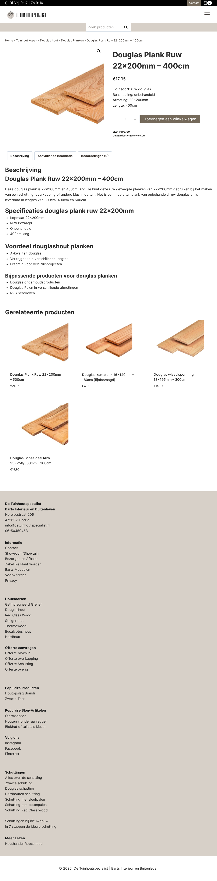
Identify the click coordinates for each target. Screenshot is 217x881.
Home (9, 40)
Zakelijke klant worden (23, 564)
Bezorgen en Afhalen (21, 559)
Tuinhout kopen (26, 40)
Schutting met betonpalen (26, 805)
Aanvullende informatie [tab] (55, 156)
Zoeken (127, 27)
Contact (194, 2)
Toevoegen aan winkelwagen (170, 119)
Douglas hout (49, 40)
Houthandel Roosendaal (24, 843)
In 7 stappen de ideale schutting (30, 826)
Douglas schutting (19, 788)
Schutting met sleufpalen (25, 799)
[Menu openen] (207, 14)
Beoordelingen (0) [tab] (95, 156)
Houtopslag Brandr (20, 693)
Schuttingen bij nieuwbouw (26, 821)
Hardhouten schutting (22, 794)
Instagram (13, 743)
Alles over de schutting (23, 777)
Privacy (11, 580)
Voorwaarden (15, 575)
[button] (99, 51)
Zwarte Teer (15, 699)
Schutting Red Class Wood (26, 810)
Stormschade (15, 716)
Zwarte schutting (18, 783)
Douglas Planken (72, 40)
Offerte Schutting (19, 664)
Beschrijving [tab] (19, 156)
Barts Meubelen (17, 569)
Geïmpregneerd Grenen (23, 604)
